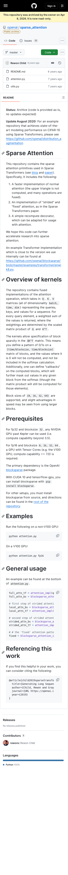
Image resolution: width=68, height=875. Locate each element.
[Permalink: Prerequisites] (3, 418)
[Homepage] (34, 6)
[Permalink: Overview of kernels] (3, 279)
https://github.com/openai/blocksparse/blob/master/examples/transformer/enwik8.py (33, 265)
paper (49, 172)
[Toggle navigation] (5, 5)
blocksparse (14, 470)
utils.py (15, 86)
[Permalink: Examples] (3, 516)
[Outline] (63, 97)
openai (12, 27)
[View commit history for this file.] (60, 62)
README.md (18, 71)
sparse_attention (33, 27)
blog (35, 172)
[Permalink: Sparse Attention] (3, 153)
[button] (58, 535)
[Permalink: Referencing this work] (3, 652)
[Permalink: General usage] (3, 568)
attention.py (18, 78)
